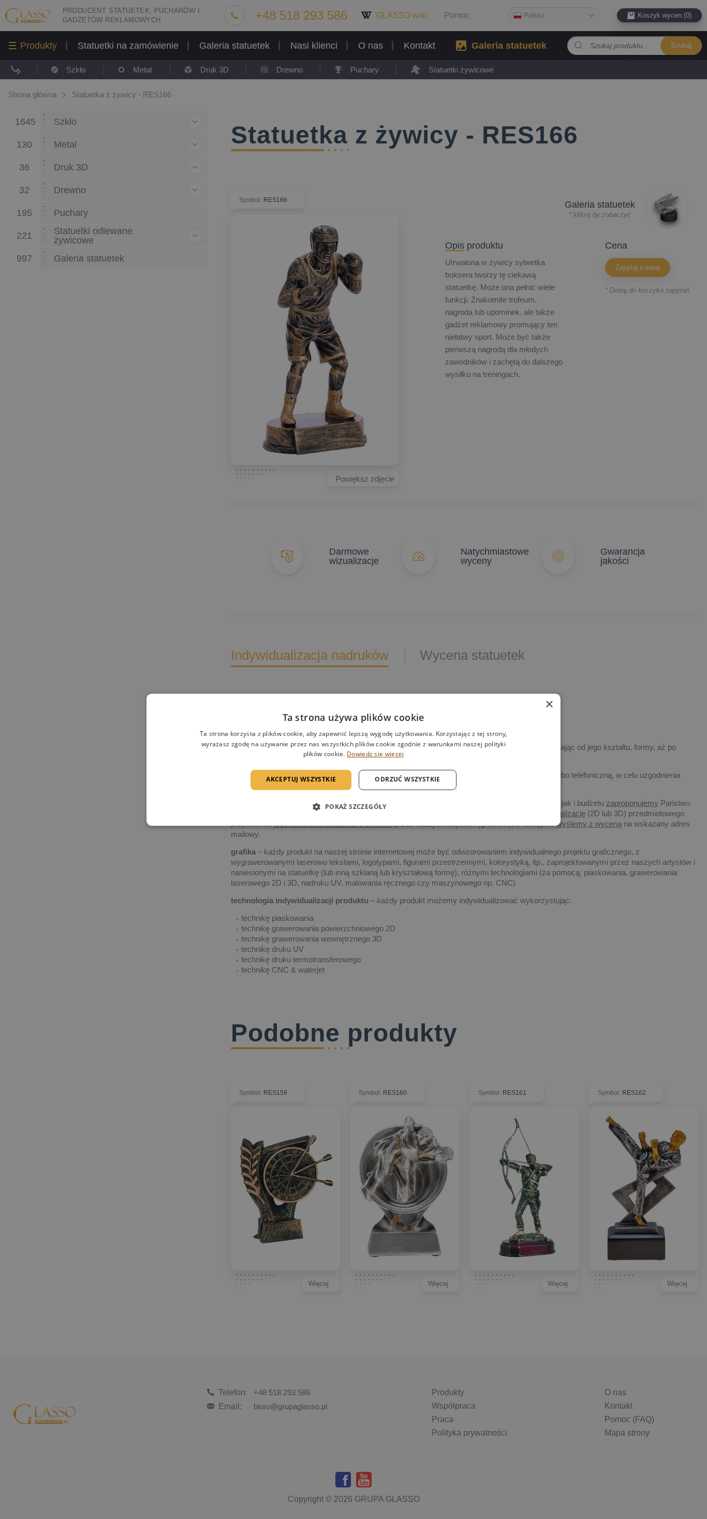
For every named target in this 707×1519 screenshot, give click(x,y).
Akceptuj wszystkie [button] (301, 779)
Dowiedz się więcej (375, 754)
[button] (353, 806)
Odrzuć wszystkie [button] (407, 779)
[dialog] (353, 759)
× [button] (549, 704)
